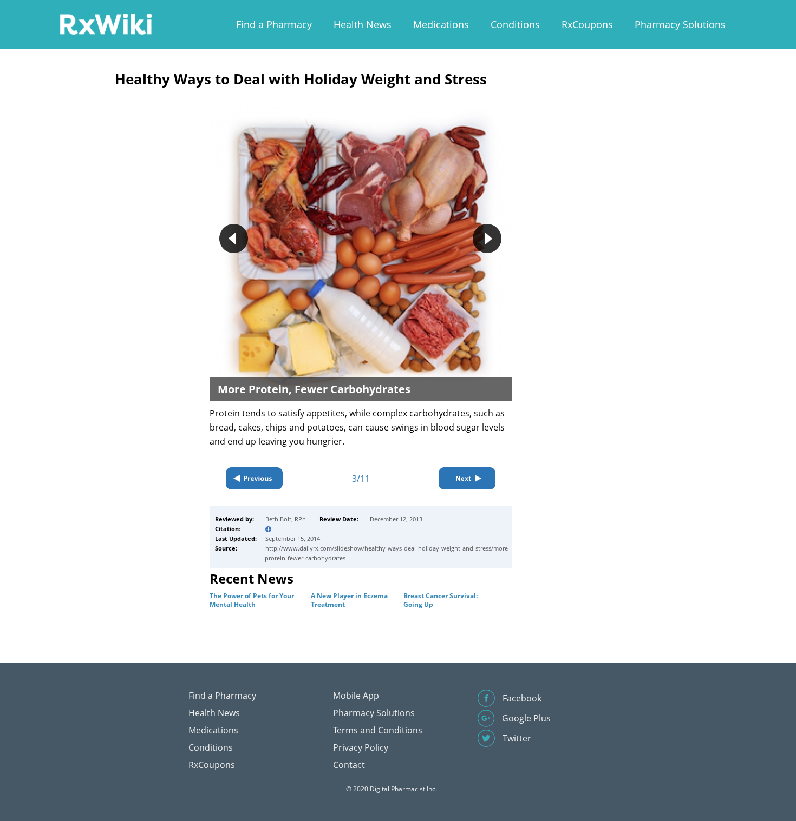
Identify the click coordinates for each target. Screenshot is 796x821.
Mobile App (356, 695)
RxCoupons (587, 24)
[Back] (254, 478)
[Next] (467, 478)
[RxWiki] (106, 23)
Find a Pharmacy (274, 24)
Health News (363, 24)
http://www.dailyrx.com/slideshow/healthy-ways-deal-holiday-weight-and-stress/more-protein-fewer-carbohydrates (387, 553)
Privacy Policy (360, 747)
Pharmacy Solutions (680, 24)
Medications (441, 24)
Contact (349, 765)
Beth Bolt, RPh (285, 519)
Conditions (515, 24)
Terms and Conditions (377, 730)
